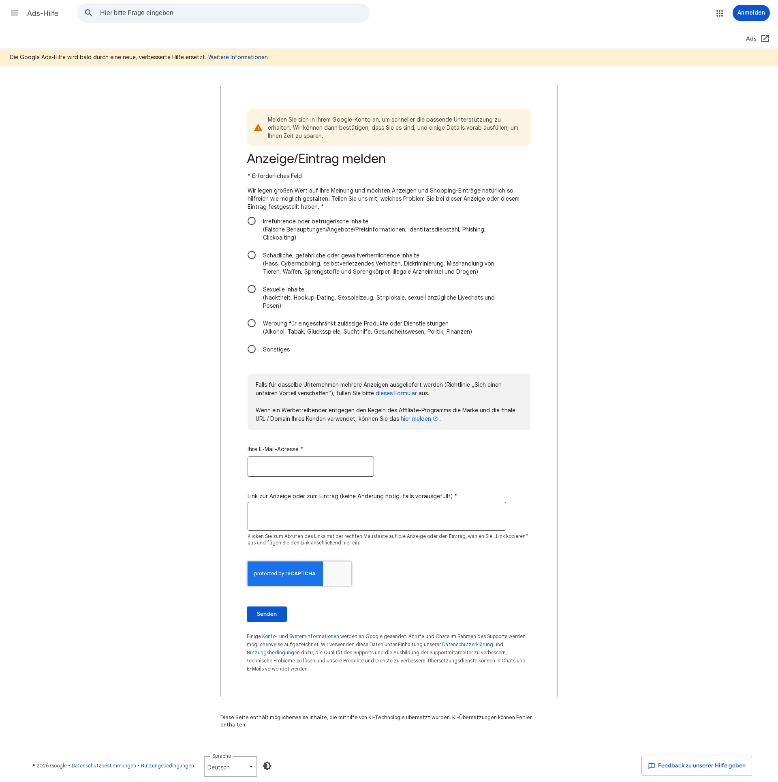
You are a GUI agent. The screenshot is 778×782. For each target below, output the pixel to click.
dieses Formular (396, 393)
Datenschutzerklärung (467, 644)
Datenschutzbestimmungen (104, 766)
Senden (267, 614)
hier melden (416, 418)
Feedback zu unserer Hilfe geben (701, 765)
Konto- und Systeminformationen (300, 636)
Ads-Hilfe (42, 13)
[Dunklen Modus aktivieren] (267, 766)
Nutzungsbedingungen (273, 652)
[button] (14, 13)
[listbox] (230, 766)
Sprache (221, 756)
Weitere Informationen (238, 57)
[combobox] (234, 13)
